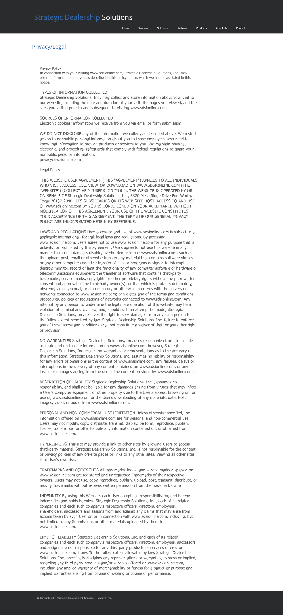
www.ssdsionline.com (71, 398)
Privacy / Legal (104, 598)
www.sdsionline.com (148, 108)
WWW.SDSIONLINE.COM (158, 186)
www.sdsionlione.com (110, 403)
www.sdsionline (123, 346)
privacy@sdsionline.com (60, 160)
